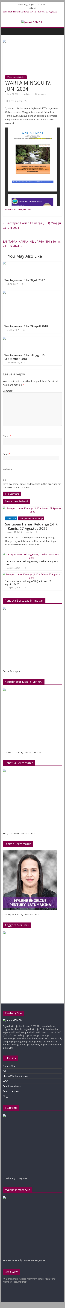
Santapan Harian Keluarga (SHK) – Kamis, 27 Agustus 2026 (32, 526)
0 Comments (40, 94)
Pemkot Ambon (11, 1091)
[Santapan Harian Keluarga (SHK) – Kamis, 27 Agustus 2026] (32, 508)
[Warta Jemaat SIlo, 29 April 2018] (14, 292)
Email (6, 453)
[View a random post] (59, 31)
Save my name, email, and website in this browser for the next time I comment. (32, 485)
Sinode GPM (9, 1065)
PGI (4, 1071)
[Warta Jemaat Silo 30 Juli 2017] (32, 263)
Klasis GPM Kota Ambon (15, 1076)
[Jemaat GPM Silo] (6, 31)
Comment (8, 390)
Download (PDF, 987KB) (18, 209)
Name (7, 436)
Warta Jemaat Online (16, 77)
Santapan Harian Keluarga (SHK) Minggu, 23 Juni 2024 (32, 225)
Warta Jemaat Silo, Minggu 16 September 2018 (24, 357)
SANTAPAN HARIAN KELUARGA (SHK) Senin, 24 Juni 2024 (32, 244)
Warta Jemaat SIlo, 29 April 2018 (26, 326)
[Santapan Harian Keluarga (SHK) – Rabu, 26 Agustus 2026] (32, 554)
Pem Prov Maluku (12, 1086)
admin (27, 94)
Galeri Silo (11, 518)
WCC (5, 1081)
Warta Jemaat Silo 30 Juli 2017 (24, 280)
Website (7, 469)
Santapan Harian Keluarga (31, 518)
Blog (5, 1096)
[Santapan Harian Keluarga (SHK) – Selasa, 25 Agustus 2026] (32, 574)
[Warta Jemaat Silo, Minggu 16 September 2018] (32, 338)
